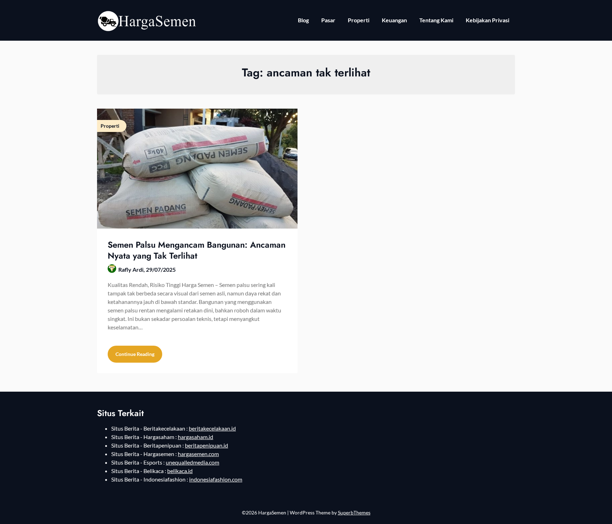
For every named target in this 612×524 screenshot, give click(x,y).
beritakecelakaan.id (212, 428)
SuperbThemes (354, 512)
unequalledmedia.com (192, 462)
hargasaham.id (195, 436)
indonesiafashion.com (215, 479)
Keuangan (394, 20)
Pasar (328, 20)
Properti (358, 20)
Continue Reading (134, 354)
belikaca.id (180, 470)
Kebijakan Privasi (487, 20)
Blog (303, 20)
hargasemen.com (198, 453)
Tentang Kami (436, 20)
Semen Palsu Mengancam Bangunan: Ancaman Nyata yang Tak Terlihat (196, 250)
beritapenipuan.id (206, 445)
